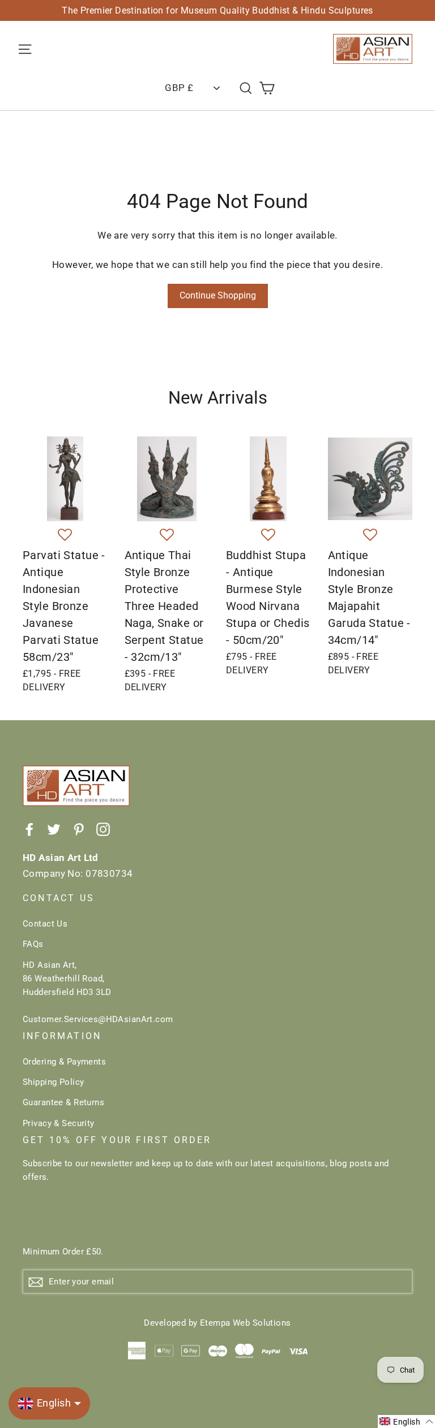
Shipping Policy (53, 1082)
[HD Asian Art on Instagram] (103, 828)
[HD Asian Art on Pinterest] (79, 828)
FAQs (33, 944)
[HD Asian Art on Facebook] (29, 828)
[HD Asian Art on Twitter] (54, 828)
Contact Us (45, 924)
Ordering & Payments (64, 1062)
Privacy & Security (59, 1123)
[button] (65, 535)
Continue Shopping (218, 295)
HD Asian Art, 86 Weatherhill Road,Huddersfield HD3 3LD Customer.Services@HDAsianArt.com (98, 992)
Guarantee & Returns (63, 1102)
